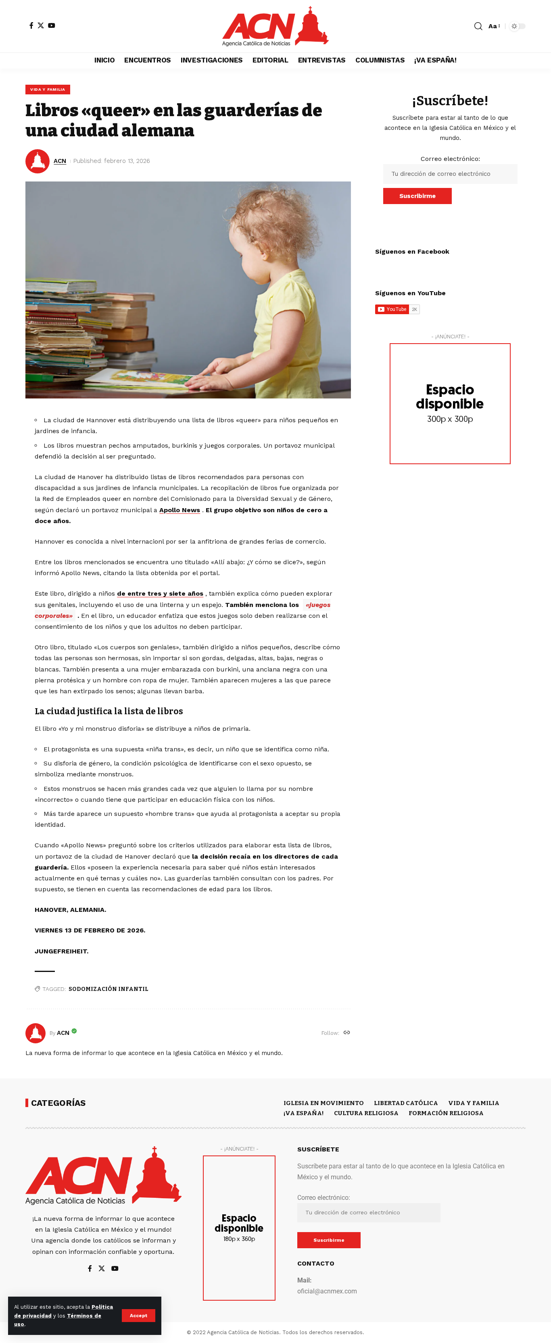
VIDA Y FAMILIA (47, 89)
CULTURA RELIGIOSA (366, 1113)
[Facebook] (31, 25)
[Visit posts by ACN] (35, 1033)
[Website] (347, 1033)
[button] (138, 1315)
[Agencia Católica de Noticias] (275, 26)
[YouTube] (51, 25)
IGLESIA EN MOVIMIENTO (324, 1103)
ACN (60, 161)
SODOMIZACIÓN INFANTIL (108, 989)
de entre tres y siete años (160, 593)
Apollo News (179, 510)
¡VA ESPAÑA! (304, 1113)
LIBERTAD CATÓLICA (406, 1103)
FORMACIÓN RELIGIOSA (446, 1113)
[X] (40, 25)
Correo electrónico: (450, 159)
